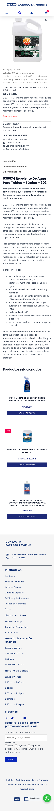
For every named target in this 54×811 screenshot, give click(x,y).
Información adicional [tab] (14, 166)
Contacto (10, 576)
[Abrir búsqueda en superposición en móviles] (19, 12)
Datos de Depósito (14, 592)
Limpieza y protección (23, 76)
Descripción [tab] (9, 161)
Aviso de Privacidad (14, 581)
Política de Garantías (15, 603)
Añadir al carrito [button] (27, 413)
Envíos (8, 609)
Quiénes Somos (13, 587)
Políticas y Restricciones (17, 598)
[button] (6, 12)
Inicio (5, 69)
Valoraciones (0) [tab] (12, 171)
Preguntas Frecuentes (16, 627)
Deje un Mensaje (13, 621)
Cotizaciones (11, 632)
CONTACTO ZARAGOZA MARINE (18, 543)
